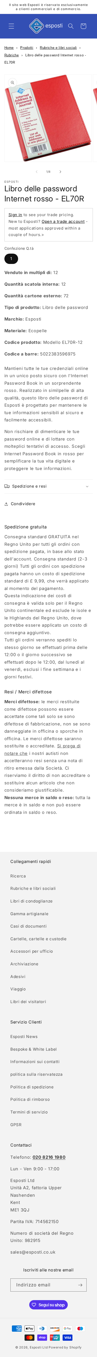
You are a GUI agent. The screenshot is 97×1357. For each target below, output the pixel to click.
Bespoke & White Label (33, 1049)
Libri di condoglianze (31, 901)
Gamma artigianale (29, 913)
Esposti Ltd (39, 1347)
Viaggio (18, 989)
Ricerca (18, 876)
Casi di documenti (28, 926)
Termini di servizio (29, 1112)
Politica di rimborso (30, 1099)
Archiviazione (24, 963)
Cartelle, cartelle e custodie (38, 938)
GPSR (16, 1124)
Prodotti (26, 48)
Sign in (16, 214)
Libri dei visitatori (28, 1001)
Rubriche (11, 55)
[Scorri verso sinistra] (36, 171)
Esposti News (24, 1036)
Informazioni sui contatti (35, 1061)
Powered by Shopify (65, 1347)
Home (9, 48)
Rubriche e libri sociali (58, 48)
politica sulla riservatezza (36, 1074)
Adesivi (18, 976)
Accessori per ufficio (31, 951)
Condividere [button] (23, 503)
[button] (11, 26)
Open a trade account (63, 221)
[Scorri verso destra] (60, 171)
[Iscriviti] (80, 1285)
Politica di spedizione (32, 1087)
